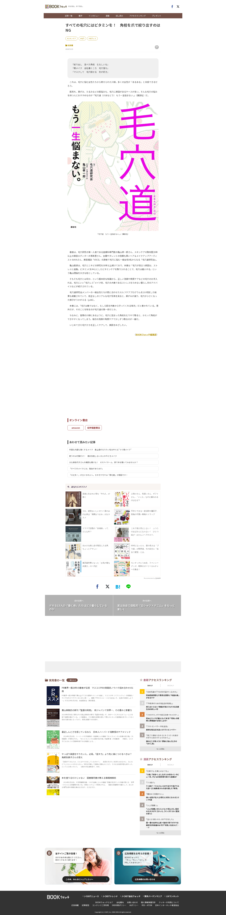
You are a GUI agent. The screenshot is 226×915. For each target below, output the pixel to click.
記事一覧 (68, 15)
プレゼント (156, 15)
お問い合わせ (132, 902)
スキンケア (72, 38)
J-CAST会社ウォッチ (131, 896)
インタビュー (94, 15)
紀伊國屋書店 (93, 427)
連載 (107, 15)
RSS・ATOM (147, 905)
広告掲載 (75, 905)
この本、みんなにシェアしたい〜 (79, 879)
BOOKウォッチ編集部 (146, 334)
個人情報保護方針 (148, 902)
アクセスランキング (137, 15)
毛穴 (82, 38)
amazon (76, 427)
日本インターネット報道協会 (167, 905)
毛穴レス (93, 38)
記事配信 (85, 905)
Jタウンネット (172, 896)
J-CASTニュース (91, 896)
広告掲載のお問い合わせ (145, 879)
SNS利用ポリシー (119, 905)
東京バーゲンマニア (153, 896)
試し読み (119, 15)
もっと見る (160, 749)
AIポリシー (134, 905)
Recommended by (149, 578)
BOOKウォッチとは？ (104, 902)
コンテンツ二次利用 (100, 905)
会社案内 (120, 902)
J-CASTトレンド (110, 896)
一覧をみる (72, 680)
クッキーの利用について (169, 902)
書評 (80, 15)
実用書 (70, 45)
